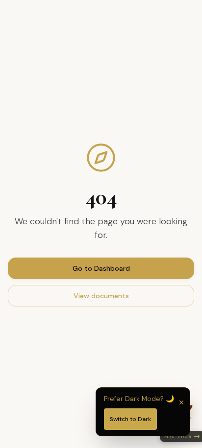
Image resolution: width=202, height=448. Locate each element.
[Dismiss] (181, 402)
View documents (101, 295)
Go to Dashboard (101, 268)
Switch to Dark (130, 419)
